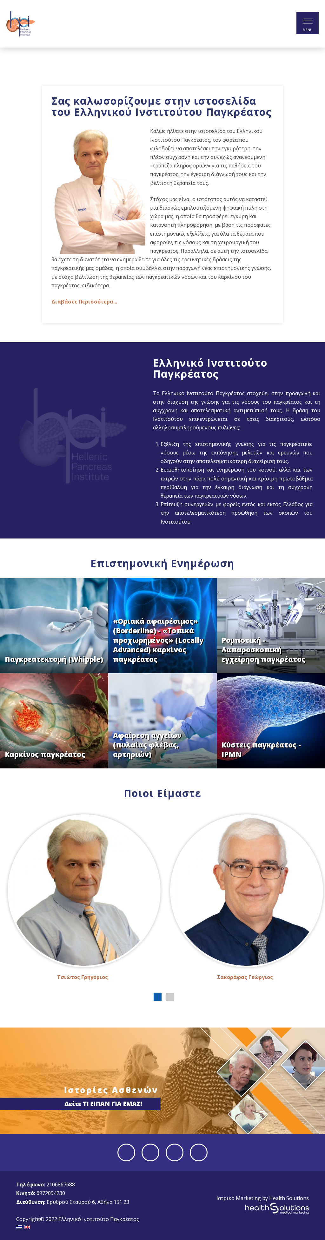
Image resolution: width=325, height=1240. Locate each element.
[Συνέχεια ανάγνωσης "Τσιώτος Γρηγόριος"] (82, 891)
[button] (157, 996)
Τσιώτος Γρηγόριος (82, 977)
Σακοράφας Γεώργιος (245, 977)
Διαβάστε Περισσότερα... (84, 301)
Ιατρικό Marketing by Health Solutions (262, 1198)
